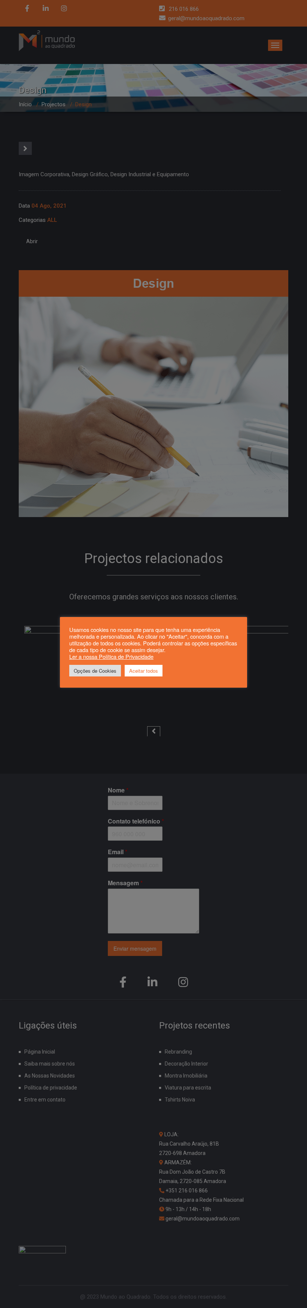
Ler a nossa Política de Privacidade (111, 656)
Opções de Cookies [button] (95, 670)
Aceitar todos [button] (143, 670)
